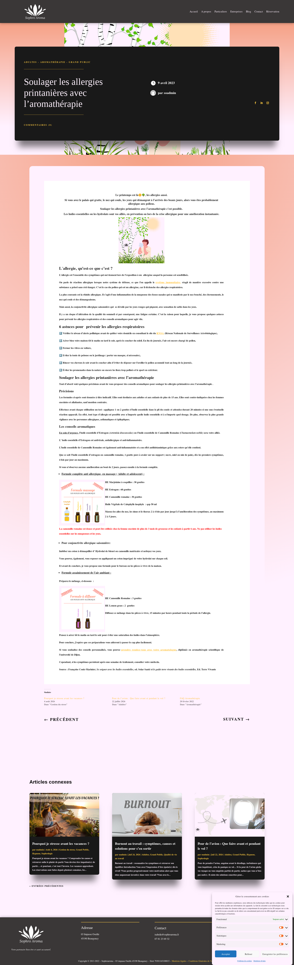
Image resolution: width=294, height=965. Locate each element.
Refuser (248, 953)
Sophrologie (47, 853)
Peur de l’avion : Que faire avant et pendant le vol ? (138, 698)
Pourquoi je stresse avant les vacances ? (64, 698)
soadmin (170, 92)
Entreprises (236, 11)
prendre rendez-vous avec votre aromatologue (149, 649)
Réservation (272, 11)
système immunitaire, (168, 282)
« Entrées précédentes (46, 886)
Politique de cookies (244, 960)
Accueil (194, 11)
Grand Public (80, 62)
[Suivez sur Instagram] (267, 102)
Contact (258, 11)
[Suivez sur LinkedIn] (261, 102)
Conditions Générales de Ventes (202, 960)
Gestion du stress (67, 849)
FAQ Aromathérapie (190, 698)
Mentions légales (259, 960)
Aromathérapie (52, 62)
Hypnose (36, 853)
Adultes (30, 62)
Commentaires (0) (38, 125)
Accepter (225, 953)
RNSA (160, 333)
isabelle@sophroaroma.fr (167, 934)
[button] (287, 896)
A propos (206, 11)
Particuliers (221, 11)
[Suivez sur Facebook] (255, 102)
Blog (248, 11)
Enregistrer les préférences (275, 953)
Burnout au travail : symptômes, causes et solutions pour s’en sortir (145, 846)
